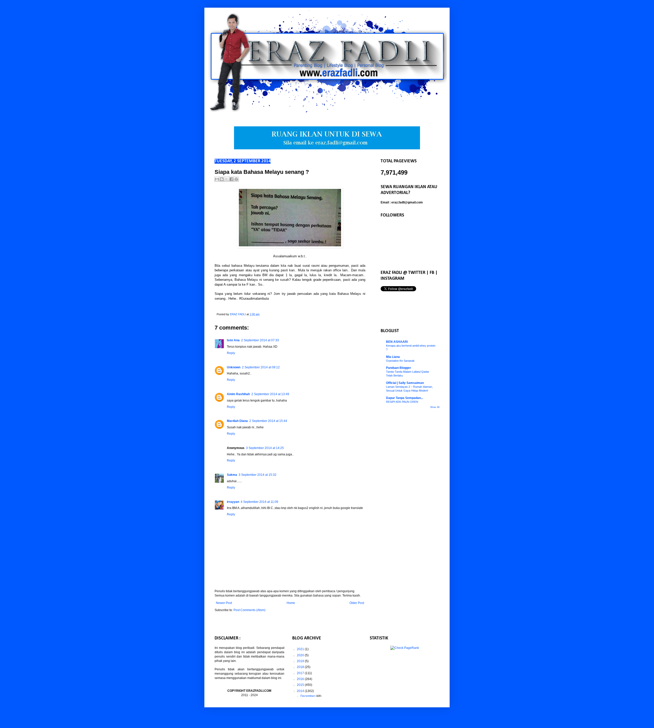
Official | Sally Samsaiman (405, 383)
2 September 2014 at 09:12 (261, 367)
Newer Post (224, 603)
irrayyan (233, 502)
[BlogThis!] (221, 179)
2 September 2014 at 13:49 (270, 394)
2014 (301, 691)
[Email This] (216, 179)
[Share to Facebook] (231, 179)
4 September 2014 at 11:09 (259, 502)
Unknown (233, 367)
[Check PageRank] (404, 648)
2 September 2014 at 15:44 (268, 421)
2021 (301, 649)
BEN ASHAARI (397, 342)
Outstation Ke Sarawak (400, 360)
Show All (434, 407)
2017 (301, 673)
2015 (301, 685)
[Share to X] (226, 179)
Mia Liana (393, 357)
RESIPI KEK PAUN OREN (402, 401)
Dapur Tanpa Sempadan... (404, 398)
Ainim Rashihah (238, 394)
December (308, 696)
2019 (301, 661)
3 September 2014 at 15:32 (257, 475)
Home (291, 603)
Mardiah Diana (237, 421)
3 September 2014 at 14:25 (265, 448)
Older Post (356, 603)
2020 (301, 655)
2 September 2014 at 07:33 (260, 340)
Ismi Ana (233, 340)
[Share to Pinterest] (236, 179)
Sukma (232, 475)
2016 (301, 679)
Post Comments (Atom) (249, 610)
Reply (231, 353)
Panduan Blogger (398, 368)
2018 (301, 667)
